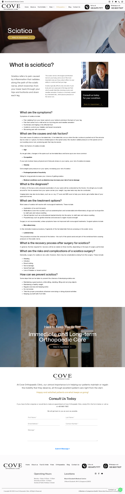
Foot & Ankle (42, 7)
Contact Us (76, 7)
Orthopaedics (60, 7)
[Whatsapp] (120, 490)
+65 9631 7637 (63, 406)
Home (27, 7)
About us (33, 7)
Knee (51, 7)
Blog (69, 7)
